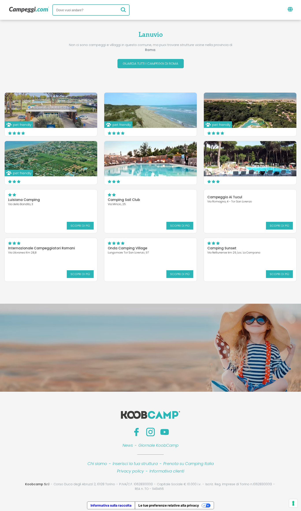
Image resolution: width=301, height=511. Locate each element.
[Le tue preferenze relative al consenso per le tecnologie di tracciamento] (293, 503)
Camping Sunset (221, 248)
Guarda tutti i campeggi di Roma (150, 63)
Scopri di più (80, 226)
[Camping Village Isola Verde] (250, 158)
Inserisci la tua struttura (135, 463)
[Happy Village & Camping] (150, 158)
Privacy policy (130, 471)
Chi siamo (97, 463)
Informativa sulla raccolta (111, 505)
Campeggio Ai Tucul (224, 197)
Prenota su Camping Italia (188, 463)
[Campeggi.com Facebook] (136, 432)
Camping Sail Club (124, 199)
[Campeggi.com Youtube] (164, 432)
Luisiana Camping (24, 199)
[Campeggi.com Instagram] (150, 432)
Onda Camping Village (127, 248)
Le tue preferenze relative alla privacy (168, 505)
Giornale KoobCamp (158, 445)
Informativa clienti (166, 471)
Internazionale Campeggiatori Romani (41, 248)
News (128, 445)
